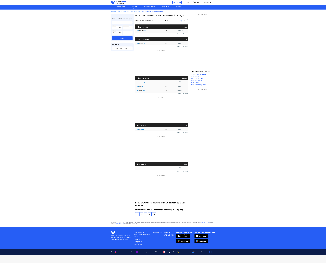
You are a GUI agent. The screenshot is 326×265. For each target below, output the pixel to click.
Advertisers (137, 237)
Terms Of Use (138, 244)
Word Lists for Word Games (123, 11)
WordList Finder (157, 252)
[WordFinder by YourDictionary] (118, 2)
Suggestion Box (157, 232)
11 (150, 214)
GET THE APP (177, 2)
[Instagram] (172, 235)
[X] (169, 235)
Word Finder (113, 11)
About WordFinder (139, 232)
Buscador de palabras (201, 252)
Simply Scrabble (170, 252)
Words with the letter (135, 11)
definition (180, 30)
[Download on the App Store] (183, 236)
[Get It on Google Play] (183, 241)
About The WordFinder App (142, 234)
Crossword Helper (143, 252)
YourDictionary (216, 252)
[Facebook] (165, 235)
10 (145, 214)
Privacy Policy (138, 241)
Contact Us (137, 239)
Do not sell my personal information (119, 239)
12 (154, 214)
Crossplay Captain (185, 252)
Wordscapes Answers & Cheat (125, 252)
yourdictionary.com (205, 222)
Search (122, 38)
